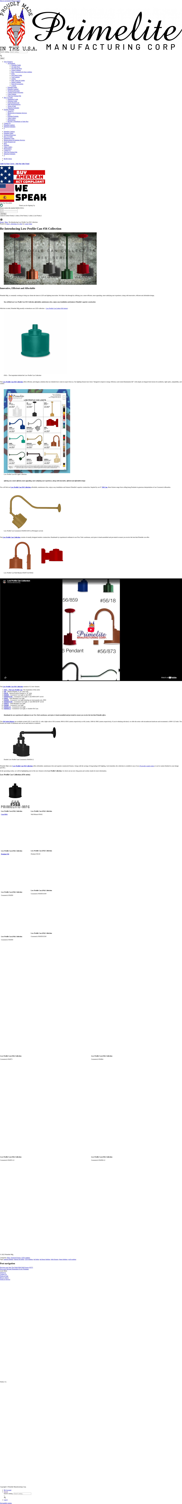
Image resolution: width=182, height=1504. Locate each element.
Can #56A (4, 814)
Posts (13, 73)
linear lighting (63, 1259)
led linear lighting (45, 1259)
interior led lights (19, 1259)
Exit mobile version (6, 1503)
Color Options (12, 94)
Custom (13, 85)
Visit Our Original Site (14, 96)
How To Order (8, 97)
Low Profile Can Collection (11, 537)
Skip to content (15, 1)
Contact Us (7, 123)
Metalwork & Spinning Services (17, 113)
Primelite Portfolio (13, 116)
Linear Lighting (16, 70)
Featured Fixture (16, 1258)
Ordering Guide (12, 101)
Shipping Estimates (13, 108)
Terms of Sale (12, 106)
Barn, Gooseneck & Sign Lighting (21, 72)
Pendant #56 (5, 854)
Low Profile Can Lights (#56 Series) (57, 308)
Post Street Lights (16, 75)
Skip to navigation (5, 1)
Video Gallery (12, 118)
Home (2, 222)
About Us (10, 111)
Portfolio (6, 145)
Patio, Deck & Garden (18, 80)
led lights (36, 1259)
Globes (13, 79)
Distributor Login (13, 99)
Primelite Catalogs (13, 89)
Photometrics (11, 120)
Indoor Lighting (16, 82)
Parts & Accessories (17, 84)
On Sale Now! (15, 67)
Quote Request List (13, 103)
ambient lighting (8, 1259)
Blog (9, 114)
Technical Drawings (14, 91)
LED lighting (29, 1259)
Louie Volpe (28, 224)
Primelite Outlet (16, 65)
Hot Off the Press (16, 68)
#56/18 (6, 693)
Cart (5, 1500)
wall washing (72, 1259)
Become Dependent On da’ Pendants (14, 1269)
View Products (8, 61)
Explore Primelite (9, 109)
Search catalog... (5, 52)
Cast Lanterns (15, 77)
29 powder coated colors (146, 766)
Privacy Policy (4, 1278)
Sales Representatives (14, 104)
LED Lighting (25, 1258)
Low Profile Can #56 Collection (21, 487)
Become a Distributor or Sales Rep (18, 121)
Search (6, 1492)
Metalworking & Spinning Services (14, 140)
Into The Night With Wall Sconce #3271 (16, 1267)
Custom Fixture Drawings (15, 92)
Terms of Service (5, 1279)
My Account (7, 1490)
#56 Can (104, 487)
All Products (11, 63)
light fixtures (54, 1259)
